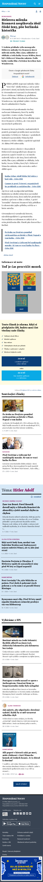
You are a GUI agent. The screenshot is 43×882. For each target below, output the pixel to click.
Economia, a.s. (15, 802)
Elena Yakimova (14, 706)
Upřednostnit (29, 76)
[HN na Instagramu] (21, 813)
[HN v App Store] (24, 823)
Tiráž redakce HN (8, 835)
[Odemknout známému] (40, 11)
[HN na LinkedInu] (24, 813)
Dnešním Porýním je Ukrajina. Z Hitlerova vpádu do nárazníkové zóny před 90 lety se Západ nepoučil (20, 564)
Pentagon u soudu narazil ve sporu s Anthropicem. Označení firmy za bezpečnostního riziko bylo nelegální (21, 683)
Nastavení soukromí (23, 839)
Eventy (5, 854)
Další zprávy (21, 784)
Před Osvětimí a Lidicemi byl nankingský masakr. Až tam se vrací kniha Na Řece (20, 457)
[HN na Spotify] (27, 813)
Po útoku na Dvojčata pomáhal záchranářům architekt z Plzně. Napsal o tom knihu (18, 417)
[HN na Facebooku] (18, 813)
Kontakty (5, 832)
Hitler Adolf (23, 490)
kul (14, 36)
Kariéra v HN (7, 842)
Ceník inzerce (7, 845)
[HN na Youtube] (30, 813)
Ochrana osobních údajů (25, 832)
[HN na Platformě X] (14, 813)
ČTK (11, 36)
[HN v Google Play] (10, 823)
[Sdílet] (36, 11)
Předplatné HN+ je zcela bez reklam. (31, 390)
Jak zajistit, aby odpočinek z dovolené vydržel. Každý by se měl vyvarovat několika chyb (21, 712)
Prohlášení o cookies (23, 835)
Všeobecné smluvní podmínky (26, 842)
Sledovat (15, 76)
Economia (6, 839)
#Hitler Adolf (8, 255)
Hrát (14, 288)
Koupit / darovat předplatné (11, 851)
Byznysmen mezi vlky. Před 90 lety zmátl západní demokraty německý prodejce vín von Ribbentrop (21, 602)
